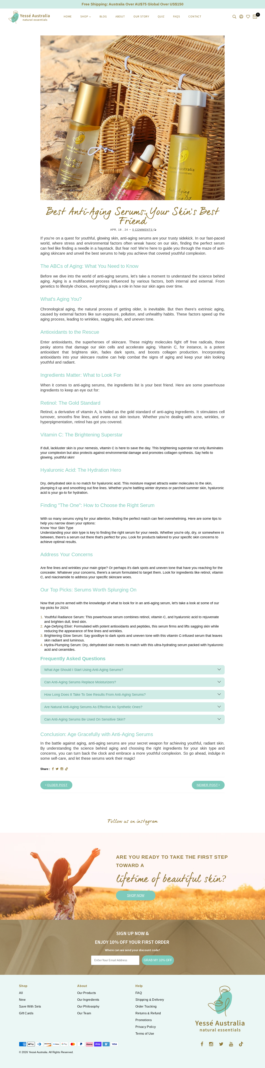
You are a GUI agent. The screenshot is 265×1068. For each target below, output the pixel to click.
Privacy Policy (145, 1026)
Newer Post (207, 785)
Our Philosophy (88, 1006)
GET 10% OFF (147, 571)
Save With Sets (30, 1006)
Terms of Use (144, 1033)
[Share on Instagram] (62, 769)
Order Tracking (146, 1006)
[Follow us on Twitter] (57, 769)
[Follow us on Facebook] (53, 769)
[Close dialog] (256, 483)
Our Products (86, 993)
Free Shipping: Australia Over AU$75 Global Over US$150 (133, 4)
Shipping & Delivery (149, 999)
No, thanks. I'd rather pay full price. (147, 582)
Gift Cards (26, 1013)
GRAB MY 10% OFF (158, 960)
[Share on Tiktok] (66, 769)
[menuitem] (67, 17)
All (21, 993)
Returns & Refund (148, 1013)
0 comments (142, 229)
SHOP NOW (135, 895)
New (22, 999)
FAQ (138, 993)
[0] (255, 16)
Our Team (84, 1013)
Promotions (143, 1020)
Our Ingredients (88, 999)
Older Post (57, 785)
